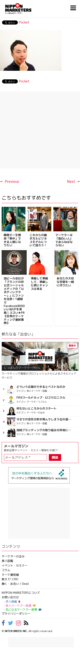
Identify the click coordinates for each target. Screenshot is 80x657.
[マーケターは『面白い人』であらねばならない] (65, 219)
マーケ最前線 (10, 575)
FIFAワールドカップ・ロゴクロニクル (40, 397)
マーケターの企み (13, 556)
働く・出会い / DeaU (15, 584)
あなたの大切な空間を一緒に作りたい (65, 281)
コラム (6, 570)
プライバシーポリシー (16, 613)
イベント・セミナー (14, 565)
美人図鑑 (7, 561)
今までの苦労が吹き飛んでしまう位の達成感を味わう (44, 419)
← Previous (9, 181)
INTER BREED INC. (16, 631)
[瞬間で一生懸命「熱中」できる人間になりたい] (13, 219)
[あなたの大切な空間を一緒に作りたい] (66, 262)
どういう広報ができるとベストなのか (40, 386)
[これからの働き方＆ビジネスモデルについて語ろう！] (39, 219)
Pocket (24, 22)
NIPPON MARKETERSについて (21, 593)
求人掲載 (11, 601)
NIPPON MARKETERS (22, 8)
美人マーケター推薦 (18, 606)
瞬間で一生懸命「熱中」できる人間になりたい (12, 240)
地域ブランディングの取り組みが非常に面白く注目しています (44, 430)
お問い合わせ (10, 597)
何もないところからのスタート (36, 408)
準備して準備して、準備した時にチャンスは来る (39, 283)
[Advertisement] (40, 130)
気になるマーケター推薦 (21, 609)
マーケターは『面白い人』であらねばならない (64, 240)
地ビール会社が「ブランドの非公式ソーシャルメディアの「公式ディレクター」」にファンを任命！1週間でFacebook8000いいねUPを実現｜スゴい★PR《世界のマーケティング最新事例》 (14, 300)
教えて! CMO (10, 579)
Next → (73, 181)
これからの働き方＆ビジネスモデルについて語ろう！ (38, 240)
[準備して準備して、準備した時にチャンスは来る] (41, 262)
